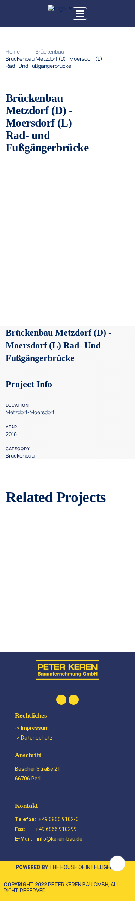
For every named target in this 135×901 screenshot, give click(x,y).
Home (13, 51)
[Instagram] (74, 700)
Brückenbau (49, 51)
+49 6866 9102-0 (58, 819)
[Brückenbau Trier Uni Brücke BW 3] (67, 588)
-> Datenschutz (34, 738)
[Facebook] (61, 700)
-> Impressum (32, 728)
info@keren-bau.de (59, 839)
